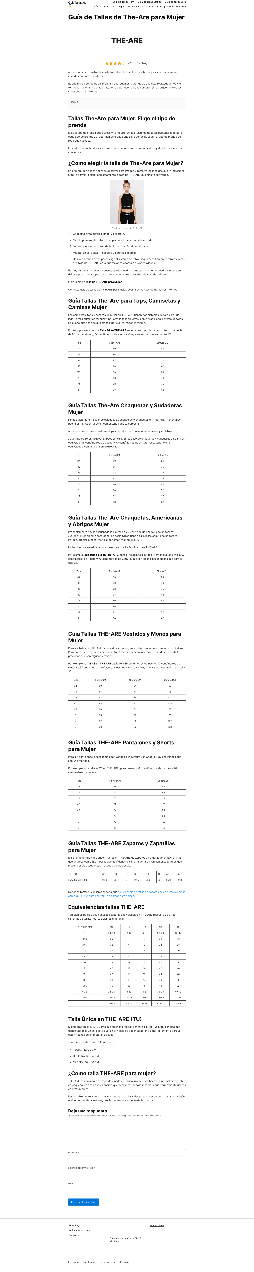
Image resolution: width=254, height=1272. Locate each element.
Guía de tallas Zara (175, 1)
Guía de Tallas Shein (104, 6)
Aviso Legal (75, 1225)
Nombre (73, 1152)
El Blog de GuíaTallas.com (171, 6)
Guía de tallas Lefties (149, 1)
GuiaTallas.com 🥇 (78, 4)
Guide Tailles (157, 1225)
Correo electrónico (81, 1168)
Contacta (74, 1235)
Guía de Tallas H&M (123, 1)
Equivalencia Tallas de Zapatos (136, 6)
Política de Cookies (79, 1230)
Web (70, 1183)
